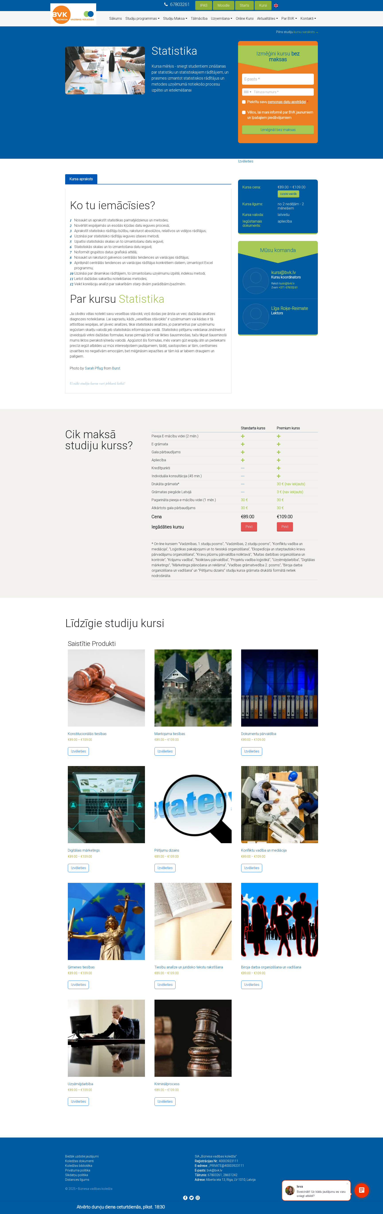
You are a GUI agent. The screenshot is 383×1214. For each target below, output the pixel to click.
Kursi (263, 5)
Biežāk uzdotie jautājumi (82, 1156)
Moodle (224, 5)
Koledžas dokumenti (79, 1161)
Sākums (115, 18)
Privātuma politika (77, 1170)
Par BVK (287, 18)
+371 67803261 (288, 287)
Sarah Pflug (94, 368)
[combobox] (247, 92)
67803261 (180, 4)
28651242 (230, 1175)
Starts (244, 5)
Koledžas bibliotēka (78, 1165)
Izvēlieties (245, 161)
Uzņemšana (220, 18)
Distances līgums (77, 1179)
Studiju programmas (141, 18)
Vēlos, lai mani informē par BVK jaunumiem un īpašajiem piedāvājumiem (280, 115)
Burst (116, 368)
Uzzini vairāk (288, 193)
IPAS (203, 5)
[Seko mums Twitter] (191, 1198)
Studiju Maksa (174, 18)
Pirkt (249, 527)
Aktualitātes (266, 18)
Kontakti (307, 18)
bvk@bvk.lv (214, 1170)
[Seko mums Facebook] (185, 1198)
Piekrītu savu (277, 102)
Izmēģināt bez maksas (278, 130)
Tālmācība (199, 18)
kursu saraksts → (306, 32)
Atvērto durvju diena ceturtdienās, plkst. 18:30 (63, 1207)
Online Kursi (245, 18)
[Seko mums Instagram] (197, 1198)
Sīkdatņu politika (76, 1175)
